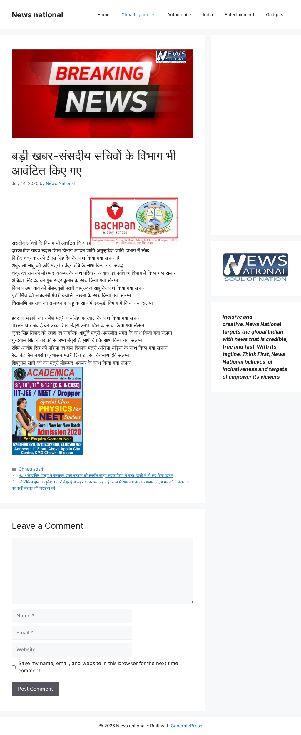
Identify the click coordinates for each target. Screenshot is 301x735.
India (208, 14)
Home (103, 14)
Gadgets (274, 14)
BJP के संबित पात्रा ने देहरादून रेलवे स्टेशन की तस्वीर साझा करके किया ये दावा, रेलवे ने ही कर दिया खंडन (96, 475)
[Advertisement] (256, 135)
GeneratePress (186, 726)
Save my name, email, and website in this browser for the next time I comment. (99, 667)
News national (37, 14)
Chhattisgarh (134, 14)
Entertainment (239, 14)
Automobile (179, 14)
